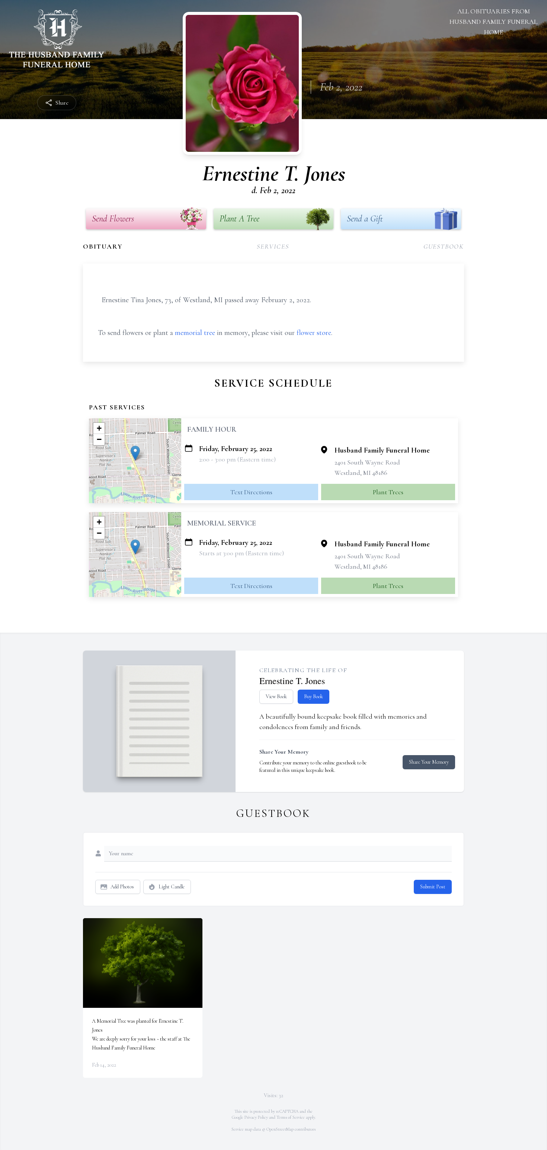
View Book (276, 696)
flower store (314, 332)
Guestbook (443, 246)
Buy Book (313, 696)
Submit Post (432, 887)
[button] (135, 453)
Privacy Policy (256, 1117)
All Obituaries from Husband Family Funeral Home (493, 21)
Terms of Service (290, 1117)
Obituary (102, 246)
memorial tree (195, 332)
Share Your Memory (429, 762)
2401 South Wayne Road (367, 462)
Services (273, 246)
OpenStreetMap (280, 1129)
